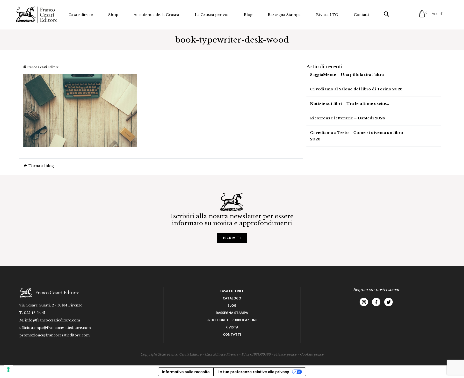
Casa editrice (80, 14)
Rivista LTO (327, 14)
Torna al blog (41, 165)
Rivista (231, 327)
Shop (113, 14)
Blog (248, 14)
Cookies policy (312, 354)
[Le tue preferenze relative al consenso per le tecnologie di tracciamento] (8, 369)
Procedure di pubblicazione (232, 320)
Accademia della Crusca (156, 14)
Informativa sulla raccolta (186, 371)
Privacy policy (285, 354)
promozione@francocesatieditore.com (54, 335)
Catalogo (232, 298)
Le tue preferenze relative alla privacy (253, 371)
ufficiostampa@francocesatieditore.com (55, 328)
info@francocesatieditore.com (52, 320)
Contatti (361, 14)
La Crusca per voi (211, 14)
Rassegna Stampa (284, 14)
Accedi (437, 13)
